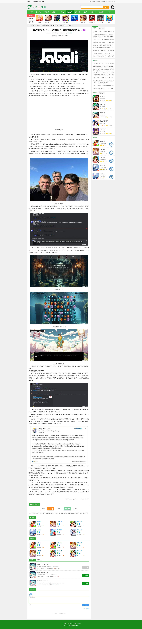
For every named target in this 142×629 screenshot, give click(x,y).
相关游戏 (49, 32)
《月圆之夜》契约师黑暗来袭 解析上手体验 (103, 34)
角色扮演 (59, 526)
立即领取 (85, 575)
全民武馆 (79, 521)
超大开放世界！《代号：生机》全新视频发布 (103, 50)
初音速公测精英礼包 (42, 572)
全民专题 (100, 12)
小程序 (93, 1)
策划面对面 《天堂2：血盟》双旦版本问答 (102, 45)
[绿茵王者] (32, 524)
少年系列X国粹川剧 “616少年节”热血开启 (102, 53)
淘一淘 (86, 567)
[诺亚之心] (32, 532)
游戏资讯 (69, 12)
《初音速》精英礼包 (42, 564)
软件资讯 (77, 12)
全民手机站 (54, 35)
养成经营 (59, 534)
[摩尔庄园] (53, 532)
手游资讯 (38, 25)
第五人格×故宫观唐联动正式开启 (100, 83)
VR (90, 1)
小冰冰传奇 (103, 129)
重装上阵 (79, 529)
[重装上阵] (73, 532)
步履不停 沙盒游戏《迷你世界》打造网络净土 (103, 56)
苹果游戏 (103, 1)
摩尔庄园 (59, 529)
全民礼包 (93, 12)
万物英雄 (59, 521)
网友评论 (63, 32)
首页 (31, 12)
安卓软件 (108, 1)
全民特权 (85, 12)
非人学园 (102, 104)
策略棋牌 (39, 526)
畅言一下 (85, 605)
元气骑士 (102, 96)
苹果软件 (112, 1)
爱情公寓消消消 (104, 121)
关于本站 (64, 623)
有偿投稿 (70, 32)
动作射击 (79, 534)
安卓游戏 (98, 1)
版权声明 (73, 623)
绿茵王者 (39, 521)
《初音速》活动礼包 (42, 580)
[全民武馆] (73, 524)
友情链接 (78, 623)
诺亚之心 (39, 529)
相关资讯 (56, 32)
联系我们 (68, 623)
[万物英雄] (53, 524)
